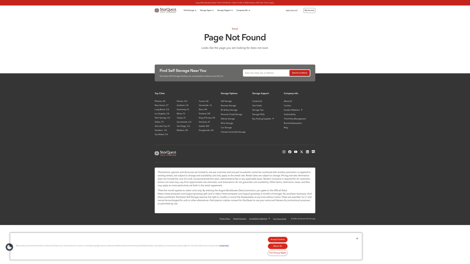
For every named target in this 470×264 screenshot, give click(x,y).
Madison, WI (182, 130)
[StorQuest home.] (169, 10)
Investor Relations (292, 110)
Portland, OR (204, 113)
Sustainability (290, 114)
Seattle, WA (204, 126)
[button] (9, 247)
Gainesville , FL (205, 105)
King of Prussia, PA (207, 117)
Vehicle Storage (228, 118)
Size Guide (257, 105)
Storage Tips (258, 110)
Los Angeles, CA (162, 113)
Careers (287, 105)
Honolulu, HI (204, 122)
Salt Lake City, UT (162, 126)
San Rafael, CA (161, 134)
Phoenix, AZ (160, 101)
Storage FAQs (258, 114)
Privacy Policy (225, 219)
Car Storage (226, 127)
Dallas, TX (159, 122)
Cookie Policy (224, 246)
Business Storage (228, 105)
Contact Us (257, 101)
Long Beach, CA (162, 109)
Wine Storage (227, 123)
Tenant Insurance (239, 219)
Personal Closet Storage (231, 114)
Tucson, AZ (203, 101)
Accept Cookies (278, 239)
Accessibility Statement (258, 219)
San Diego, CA (183, 126)
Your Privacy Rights (279, 219)
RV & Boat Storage (229, 110)
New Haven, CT (161, 105)
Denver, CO (182, 101)
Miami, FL (181, 113)
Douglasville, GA (206, 130)
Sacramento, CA (184, 122)
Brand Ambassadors (293, 123)
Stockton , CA (161, 130)
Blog (286, 127)
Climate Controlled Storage (233, 132)
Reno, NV (203, 109)
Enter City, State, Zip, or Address (259, 73)
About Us (288, 101)
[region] (186, 246)
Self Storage (226, 101)
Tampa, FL (181, 117)
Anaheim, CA (182, 105)
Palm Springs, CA (162, 117)
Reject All (277, 246)
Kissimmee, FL (183, 109)
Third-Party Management (295, 118)
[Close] (357, 238)
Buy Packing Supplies (261, 118)
